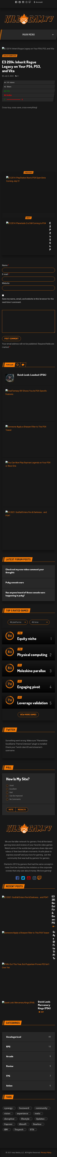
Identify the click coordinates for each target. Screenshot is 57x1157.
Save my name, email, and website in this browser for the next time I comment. (28, 300)
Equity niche (26, 638)
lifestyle (25, 1118)
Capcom (8, 1124)
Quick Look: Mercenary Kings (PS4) (44, 1006)
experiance (22, 1113)
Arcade (9, 1056)
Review (9, 1066)
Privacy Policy (46, 1153)
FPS (8, 1076)
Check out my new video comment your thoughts (25, 571)
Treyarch (19, 1129)
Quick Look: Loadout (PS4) (31, 374)
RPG (8, 1046)
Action (9, 1085)
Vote (11, 809)
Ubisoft (22, 1124)
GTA (32, 1129)
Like (8, 91)
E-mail (5, 274)
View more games (28, 714)
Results (22, 809)
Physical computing (32, 654)
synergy (8, 1108)
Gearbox (37, 1124)
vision (7, 1113)
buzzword (24, 1108)
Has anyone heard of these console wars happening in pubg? (25, 594)
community (41, 1108)
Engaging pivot (28, 686)
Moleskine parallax (31, 670)
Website (5, 283)
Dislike (9, 95)
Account (39, 2)
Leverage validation (32, 703)
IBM (6, 1129)
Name (5, 265)
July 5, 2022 (9, 76)
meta (37, 1113)
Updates (40, 1118)
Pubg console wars (15, 582)
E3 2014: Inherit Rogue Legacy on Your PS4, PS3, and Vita (21, 66)
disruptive (9, 1118)
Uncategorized (13, 1036)
